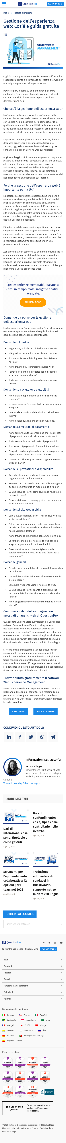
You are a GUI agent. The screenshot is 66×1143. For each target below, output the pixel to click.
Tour (6, 959)
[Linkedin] (9, 737)
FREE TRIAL (18, 711)
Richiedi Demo (33, 302)
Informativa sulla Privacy (27, 1128)
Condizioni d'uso (46, 1128)
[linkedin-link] (55, 943)
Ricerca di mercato (23, 13)
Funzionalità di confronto (16, 985)
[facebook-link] (44, 943)
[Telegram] (53, 737)
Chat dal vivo (31, 949)
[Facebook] (20, 737)
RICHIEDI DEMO (45, 711)
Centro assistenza (14, 949)
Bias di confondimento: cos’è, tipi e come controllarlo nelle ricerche (45, 822)
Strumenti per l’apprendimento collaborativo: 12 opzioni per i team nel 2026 (15, 880)
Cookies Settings (9, 1131)
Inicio (6, 13)
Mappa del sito (8, 1128)
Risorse (7, 972)
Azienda (8, 999)
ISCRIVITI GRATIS (55, 4)
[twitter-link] (49, 943)
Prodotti (8, 966)
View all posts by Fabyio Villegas (21, 783)
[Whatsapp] (42, 737)
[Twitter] (31, 737)
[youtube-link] (61, 943)
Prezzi (7, 979)
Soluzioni (8, 992)
